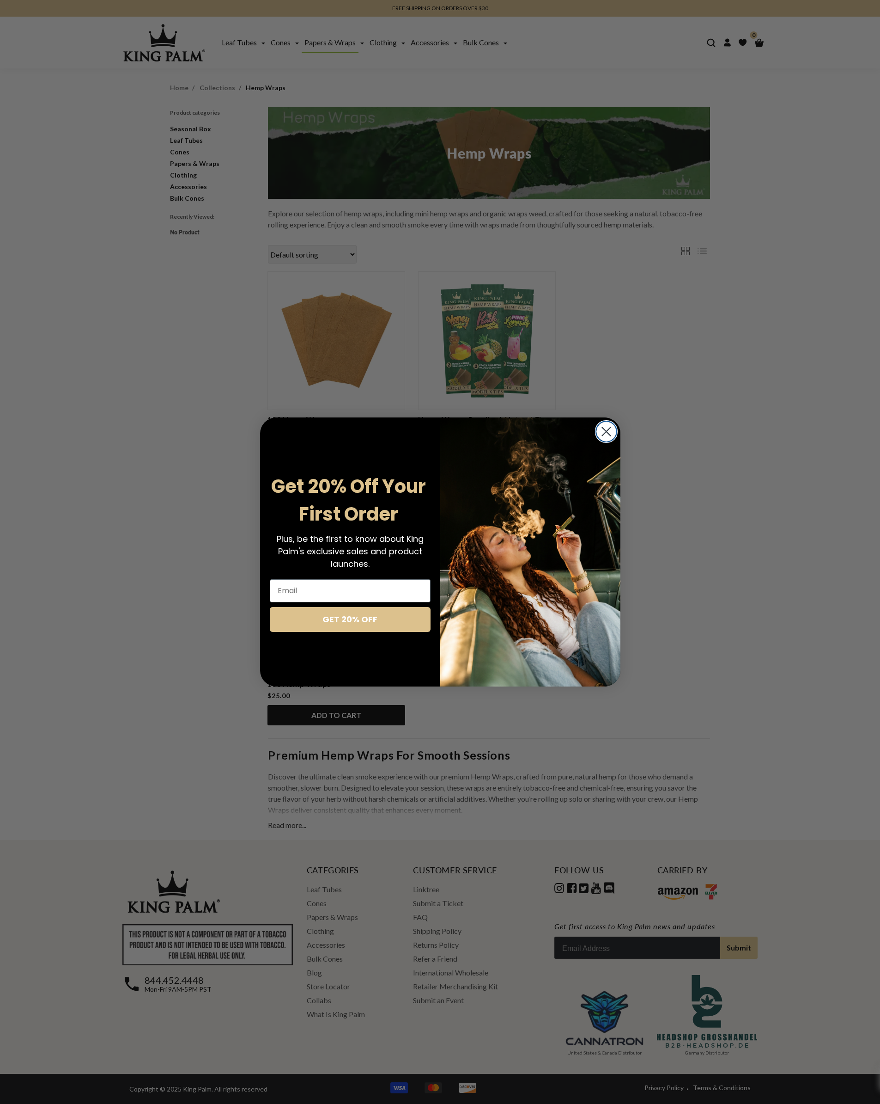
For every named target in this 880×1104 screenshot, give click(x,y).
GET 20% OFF (349, 619)
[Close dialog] (606, 431)
